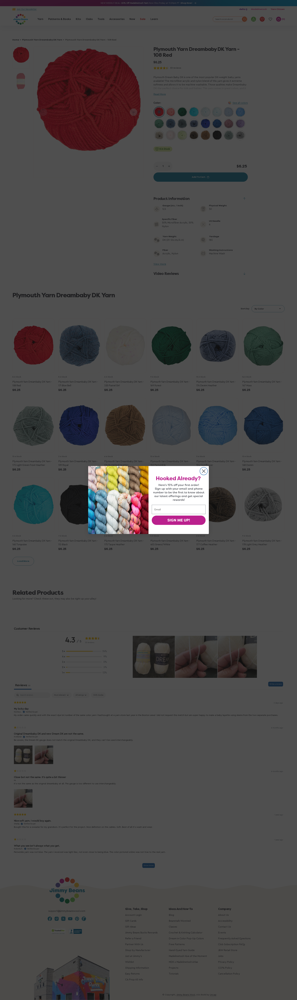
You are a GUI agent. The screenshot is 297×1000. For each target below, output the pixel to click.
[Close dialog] (204, 471)
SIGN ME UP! (178, 520)
